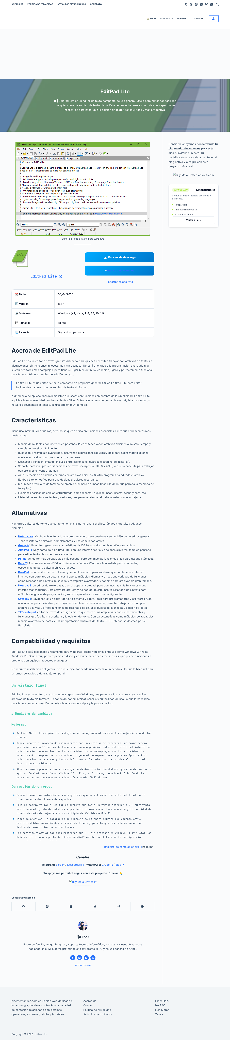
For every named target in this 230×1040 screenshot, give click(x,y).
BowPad (23, 572)
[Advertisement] (115, 54)
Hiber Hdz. (162, 1001)
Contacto (96, 4)
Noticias (165, 18)
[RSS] (211, 4)
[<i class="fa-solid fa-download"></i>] (214, 18)
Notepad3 (24, 585)
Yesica (159, 1014)
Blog (59, 864)
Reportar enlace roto (119, 281)
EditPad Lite (44, 276)
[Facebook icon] (72, 957)
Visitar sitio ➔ (193, 220)
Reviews (181, 18)
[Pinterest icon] (92, 957)
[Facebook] (186, 4)
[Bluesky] (206, 4)
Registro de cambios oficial (122, 846)
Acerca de (17, 4)
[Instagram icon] (86, 957)
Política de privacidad (40, 4)
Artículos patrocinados (71, 4)
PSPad (22, 558)
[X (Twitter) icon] (79, 957)
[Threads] (196, 4)
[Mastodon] (191, 4)
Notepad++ (25, 536)
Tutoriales (196, 18)
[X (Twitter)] (201, 4)
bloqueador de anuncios (184, 148)
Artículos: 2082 (83, 965)
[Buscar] (217, 4)
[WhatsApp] (142, 906)
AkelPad (24, 550)
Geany (22, 545)
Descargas (74, 864)
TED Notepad (27, 612)
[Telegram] (118, 906)
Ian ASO (160, 1005)
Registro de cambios (120, 270)
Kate (21, 563)
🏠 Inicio (151, 18)
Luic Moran (162, 1010)
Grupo (106, 864)
